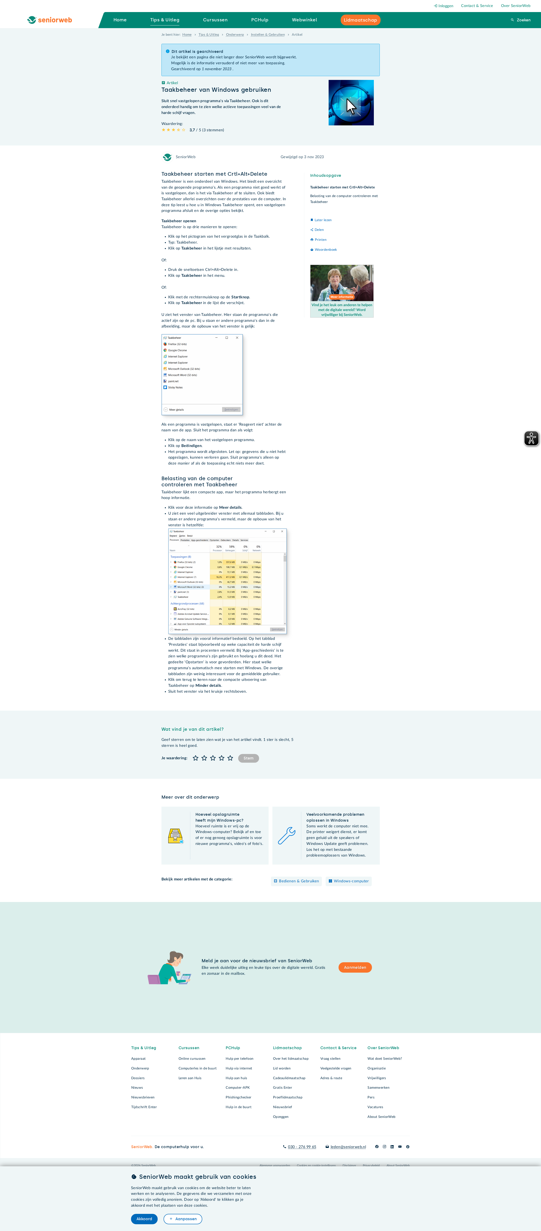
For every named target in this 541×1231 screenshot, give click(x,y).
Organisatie (376, 1068)
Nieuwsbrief (282, 1107)
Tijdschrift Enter (144, 1107)
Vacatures (375, 1107)
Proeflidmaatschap (287, 1097)
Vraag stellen (330, 1058)
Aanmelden (355, 967)
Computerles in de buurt (198, 1068)
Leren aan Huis (190, 1078)
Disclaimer (349, 1165)
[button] (195, 758)
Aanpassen (185, 1219)
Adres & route (331, 1078)
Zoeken (523, 20)
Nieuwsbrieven (143, 1097)
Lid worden (282, 1068)
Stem (249, 758)
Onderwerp (235, 34)
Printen (321, 239)
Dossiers (138, 1078)
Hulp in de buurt (238, 1107)
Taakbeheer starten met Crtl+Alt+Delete (342, 187)
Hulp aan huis (236, 1078)
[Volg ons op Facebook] (377, 1147)
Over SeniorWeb (516, 6)
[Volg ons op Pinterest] (408, 1147)
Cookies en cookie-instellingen (316, 1165)
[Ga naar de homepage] (53, 20)
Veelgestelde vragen (335, 1068)
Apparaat (138, 1058)
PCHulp (233, 1048)
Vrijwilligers (376, 1078)
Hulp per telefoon (239, 1058)
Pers (370, 1097)
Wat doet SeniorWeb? (384, 1058)
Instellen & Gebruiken (268, 34)
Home (187, 34)
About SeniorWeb (381, 1117)
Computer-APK (238, 1087)
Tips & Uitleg (209, 34)
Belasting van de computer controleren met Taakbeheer (344, 199)
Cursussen (189, 1048)
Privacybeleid (371, 1165)
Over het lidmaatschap (291, 1058)
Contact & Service (477, 6)
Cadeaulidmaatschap (289, 1078)
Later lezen (323, 220)
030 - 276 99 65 (302, 1147)
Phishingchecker (238, 1097)
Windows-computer (351, 881)
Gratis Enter (282, 1087)
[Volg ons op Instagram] (385, 1147)
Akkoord (144, 1219)
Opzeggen (280, 1117)
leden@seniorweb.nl (348, 1147)
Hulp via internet (239, 1068)
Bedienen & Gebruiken (299, 881)
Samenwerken (378, 1087)
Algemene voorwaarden (275, 1165)
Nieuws (137, 1087)
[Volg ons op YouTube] (400, 1147)
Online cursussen (192, 1058)
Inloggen (445, 6)
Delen (319, 230)
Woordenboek (326, 249)
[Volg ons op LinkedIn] (392, 1147)
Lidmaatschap (287, 1048)
